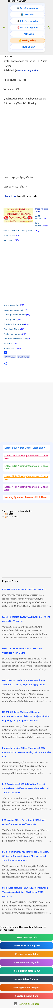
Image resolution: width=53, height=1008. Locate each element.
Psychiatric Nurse (12, 329)
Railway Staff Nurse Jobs (15, 339)
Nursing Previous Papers (26, 987)
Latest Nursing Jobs (26, 937)
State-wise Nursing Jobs (26, 962)
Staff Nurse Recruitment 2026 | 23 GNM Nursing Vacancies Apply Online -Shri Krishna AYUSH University (25, 892)
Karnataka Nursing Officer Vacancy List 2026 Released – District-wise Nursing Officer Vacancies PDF (26, 752)
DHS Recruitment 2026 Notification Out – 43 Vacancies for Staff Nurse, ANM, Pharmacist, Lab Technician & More (25, 788)
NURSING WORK (17, 1)
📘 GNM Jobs (27, 14)
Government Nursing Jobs (26, 945)
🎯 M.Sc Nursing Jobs (27, 27)
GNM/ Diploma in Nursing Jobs (18, 230)
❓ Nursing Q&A (27, 47)
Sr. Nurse (8, 343)
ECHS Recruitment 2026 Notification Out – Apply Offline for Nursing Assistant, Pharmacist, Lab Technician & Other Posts (25, 856)
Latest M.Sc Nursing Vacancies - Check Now (26, 477)
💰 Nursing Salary (27, 40)
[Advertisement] (26, 137)
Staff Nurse (9, 348)
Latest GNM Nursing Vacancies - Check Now (26, 456)
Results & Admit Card (26, 996)
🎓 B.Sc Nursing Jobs (27, 21)
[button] (5, 364)
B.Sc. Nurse (38, 224)
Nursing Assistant (12, 305)
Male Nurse (9, 240)
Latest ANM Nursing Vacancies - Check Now (26, 488)
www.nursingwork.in (28, 70)
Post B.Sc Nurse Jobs (14, 324)
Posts (9, 514)
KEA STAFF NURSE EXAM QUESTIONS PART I (23, 589)
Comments (12, 516)
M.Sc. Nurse (9, 235)
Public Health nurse (13, 334)
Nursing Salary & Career (26, 979)
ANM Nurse (38, 217)
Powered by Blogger (28, 1004)
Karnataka (10, 357)
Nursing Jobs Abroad (13, 310)
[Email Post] (5, 354)
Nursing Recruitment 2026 (26, 971)
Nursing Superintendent (15, 314)
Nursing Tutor (10, 319)
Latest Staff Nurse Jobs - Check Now (24, 448)
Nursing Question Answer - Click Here (25, 497)
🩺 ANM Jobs (27, 34)
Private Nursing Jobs (26, 954)
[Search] (49, 27)
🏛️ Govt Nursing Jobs (27, 8)
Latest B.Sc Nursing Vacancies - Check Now (26, 467)
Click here (10, 196)
